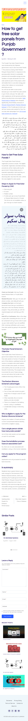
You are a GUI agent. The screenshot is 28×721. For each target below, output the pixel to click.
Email (4, 599)
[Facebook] (9, 711)
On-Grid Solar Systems (10, 538)
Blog (3, 24)
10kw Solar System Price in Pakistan (21, 499)
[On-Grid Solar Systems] (14, 664)
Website (4, 606)
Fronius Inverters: (7, 639)
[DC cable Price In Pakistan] (14, 681)
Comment (5, 569)
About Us (14, 706)
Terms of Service (10, 703)
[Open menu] (25, 3)
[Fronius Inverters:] (14, 632)
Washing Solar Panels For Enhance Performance (6, 501)
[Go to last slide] (4, 533)
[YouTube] (19, 711)
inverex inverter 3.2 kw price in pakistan (11, 654)
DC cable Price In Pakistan (9, 688)
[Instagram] (15, 711)
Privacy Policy (18, 700)
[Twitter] (12, 711)
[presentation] (14, 527)
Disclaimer (9, 700)
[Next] (24, 533)
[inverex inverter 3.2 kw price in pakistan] (14, 647)
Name (4, 592)
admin (4, 58)
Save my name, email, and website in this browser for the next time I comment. (13, 611)
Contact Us (20, 703)
